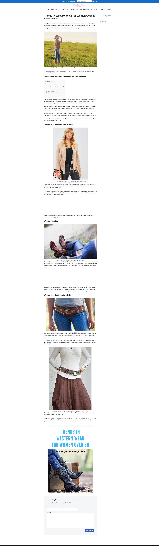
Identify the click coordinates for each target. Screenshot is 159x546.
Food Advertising (107, 15)
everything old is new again (72, 185)
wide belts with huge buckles (54, 340)
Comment (49, 512)
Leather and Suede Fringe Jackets (54, 90)
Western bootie (58, 287)
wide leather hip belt (56, 411)
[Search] (113, 21)
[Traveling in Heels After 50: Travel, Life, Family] (79, 5)
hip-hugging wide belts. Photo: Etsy (78, 332)
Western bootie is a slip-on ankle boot (71, 261)
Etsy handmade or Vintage (63, 215)
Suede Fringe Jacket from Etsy (72, 182)
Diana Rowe (47, 18)
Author (48, 507)
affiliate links (55, 71)
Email (64, 507)
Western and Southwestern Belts (54, 92)
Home (48, 9)
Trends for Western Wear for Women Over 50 (55, 86)
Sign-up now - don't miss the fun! (68, 1)
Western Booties (51, 91)
